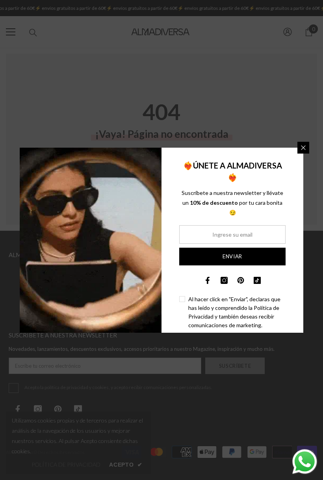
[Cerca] (303, 148)
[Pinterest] (240, 280)
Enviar (232, 256)
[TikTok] (257, 280)
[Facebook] (207, 280)
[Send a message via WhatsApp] (304, 461)
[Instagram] (224, 280)
